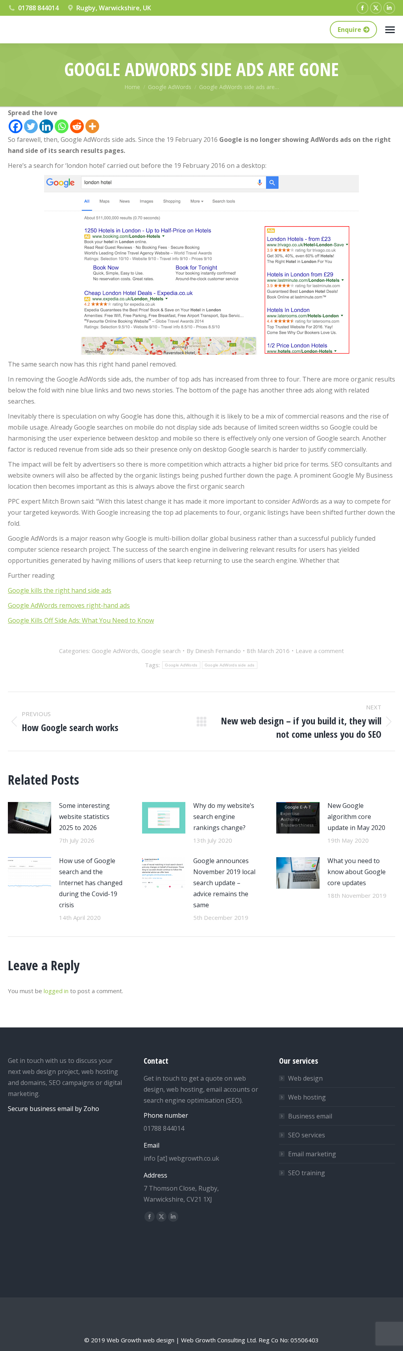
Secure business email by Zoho (53, 1108)
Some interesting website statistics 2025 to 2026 (84, 816)
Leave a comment (320, 651)
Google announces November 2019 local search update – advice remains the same (224, 882)
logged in (56, 991)
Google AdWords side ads (230, 665)
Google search (161, 651)
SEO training (306, 1173)
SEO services (306, 1135)
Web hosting (307, 1097)
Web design (305, 1078)
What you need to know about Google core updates (356, 871)
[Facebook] (15, 126)
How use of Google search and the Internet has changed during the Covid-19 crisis (90, 882)
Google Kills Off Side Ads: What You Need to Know (81, 620)
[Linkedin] (46, 126)
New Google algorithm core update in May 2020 (356, 816)
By (214, 651)
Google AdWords (115, 651)
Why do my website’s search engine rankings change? (223, 816)
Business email (310, 1116)
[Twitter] (31, 126)
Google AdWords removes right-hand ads (69, 605)
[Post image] (29, 818)
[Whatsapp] (61, 126)
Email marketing (312, 1154)
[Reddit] (77, 126)
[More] (92, 126)
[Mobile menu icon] (390, 30)
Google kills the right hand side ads (59, 590)
